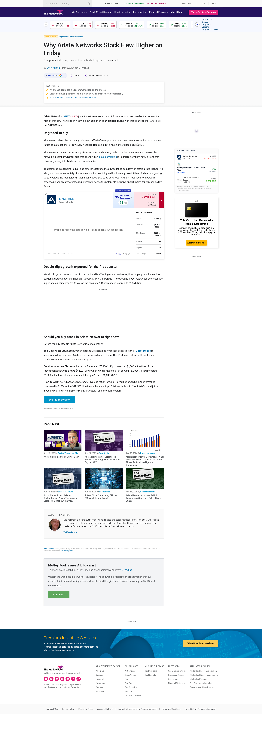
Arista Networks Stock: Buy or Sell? (61, 457)
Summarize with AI (97, 75)
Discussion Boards (176, 675)
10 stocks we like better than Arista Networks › (73, 97)
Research (100, 679)
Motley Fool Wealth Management (204, 675)
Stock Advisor (131, 675)
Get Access (181, 172)
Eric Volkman (53, 68)
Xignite (64, 687)
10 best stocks (142, 350)
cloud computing (108, 156)
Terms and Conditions (171, 709)
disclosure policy (66, 551)
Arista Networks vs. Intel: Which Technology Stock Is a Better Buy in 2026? (143, 498)
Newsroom (100, 683)
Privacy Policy (68, 709)
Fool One (128, 691)
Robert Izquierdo (148, 453)
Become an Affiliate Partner (202, 687)
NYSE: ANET (67, 198)
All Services (130, 671)
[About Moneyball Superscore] (131, 197)
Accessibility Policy (105, 709)
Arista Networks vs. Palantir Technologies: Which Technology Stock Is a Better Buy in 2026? (60, 498)
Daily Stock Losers (210, 29)
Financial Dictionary (176, 683)
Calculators (173, 679)
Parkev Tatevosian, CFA (68, 453)
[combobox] (67, 3)
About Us (100, 671)
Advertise (100, 691)
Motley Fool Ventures (199, 679)
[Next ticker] (197, 24)
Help (214, 4)
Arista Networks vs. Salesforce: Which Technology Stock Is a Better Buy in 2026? (102, 460)
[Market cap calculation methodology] (160, 218)
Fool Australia (151, 671)
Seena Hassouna (65, 492)
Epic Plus (128, 683)
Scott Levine (104, 492)
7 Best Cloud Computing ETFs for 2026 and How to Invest (101, 496)
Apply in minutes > (196, 242)
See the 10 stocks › (59, 399)
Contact (99, 687)
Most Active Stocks (207, 20)
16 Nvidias (126, 570)
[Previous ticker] (46, 24)
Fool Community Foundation (202, 683)
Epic (126, 679)
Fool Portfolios (131, 687)
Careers (99, 675)
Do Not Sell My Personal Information (200, 709)
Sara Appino (104, 453)
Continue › (59, 594)
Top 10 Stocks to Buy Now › (203, 12)
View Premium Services (200, 643)
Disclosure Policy (85, 709)
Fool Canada (150, 675)
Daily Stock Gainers (207, 25)
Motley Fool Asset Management (203, 671)
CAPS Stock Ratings (177, 671)
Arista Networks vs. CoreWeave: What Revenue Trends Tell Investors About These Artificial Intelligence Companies (145, 461)
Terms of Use (52, 709)
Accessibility (187, 4)
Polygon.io (75, 687)
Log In (202, 4)
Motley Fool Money (133, 695)
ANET (66, 116)
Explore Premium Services (71, 37)
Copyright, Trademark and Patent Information (137, 709)
